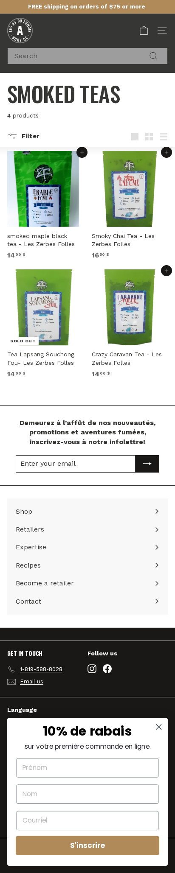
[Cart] (144, 30)
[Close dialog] (158, 727)
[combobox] (87, 56)
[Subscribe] (147, 463)
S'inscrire (87, 845)
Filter (30, 136)
